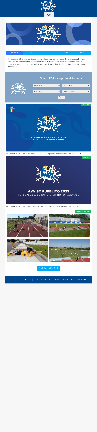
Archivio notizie (83, 212)
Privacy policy (42, 280)
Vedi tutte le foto (48, 268)
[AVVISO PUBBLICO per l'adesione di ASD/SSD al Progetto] (48, 127)
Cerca (61, 97)
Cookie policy (60, 280)
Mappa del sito (79, 280)
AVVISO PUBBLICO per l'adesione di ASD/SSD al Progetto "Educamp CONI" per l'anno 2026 (43, 154)
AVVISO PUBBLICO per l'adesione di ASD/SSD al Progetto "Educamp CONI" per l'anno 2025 (43, 206)
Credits (26, 280)
